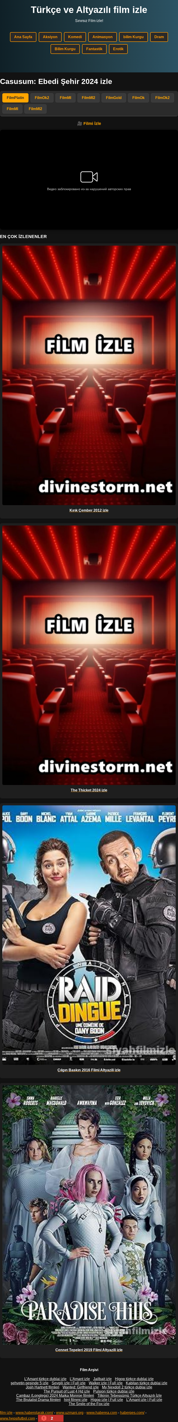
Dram (159, 37)
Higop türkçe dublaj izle (134, 1379)
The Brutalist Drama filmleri (38, 1400)
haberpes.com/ (132, 1413)
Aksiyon (50, 37)
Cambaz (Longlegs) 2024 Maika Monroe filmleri (55, 1395)
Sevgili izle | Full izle (69, 1383)
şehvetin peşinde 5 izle (29, 1383)
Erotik (118, 49)
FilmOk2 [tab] (42, 98)
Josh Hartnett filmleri (42, 1387)
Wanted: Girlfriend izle (81, 1387)
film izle (6, 1413)
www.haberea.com (101, 1413)
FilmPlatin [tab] (15, 98)
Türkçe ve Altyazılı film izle (89, 10)
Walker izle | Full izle (106, 1383)
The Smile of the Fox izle (89, 1404)
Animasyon (102, 37)
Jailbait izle (102, 1379)
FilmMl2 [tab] (88, 98)
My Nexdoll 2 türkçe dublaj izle (127, 1387)
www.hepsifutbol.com (17, 1418)
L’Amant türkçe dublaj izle (45, 1379)
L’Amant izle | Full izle (144, 1400)
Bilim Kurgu (65, 49)
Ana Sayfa (23, 37)
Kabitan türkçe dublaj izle (146, 1383)
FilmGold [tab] (114, 98)
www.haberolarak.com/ (34, 1413)
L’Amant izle (80, 1379)
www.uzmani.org (69, 1413)
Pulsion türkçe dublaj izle (113, 1391)
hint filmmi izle (75, 1400)
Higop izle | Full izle (107, 1400)
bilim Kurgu (133, 37)
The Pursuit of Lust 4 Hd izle (67, 1391)
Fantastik (94, 49)
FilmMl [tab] (65, 98)
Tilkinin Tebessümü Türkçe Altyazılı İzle (129, 1395)
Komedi (75, 37)
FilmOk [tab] (138, 98)
